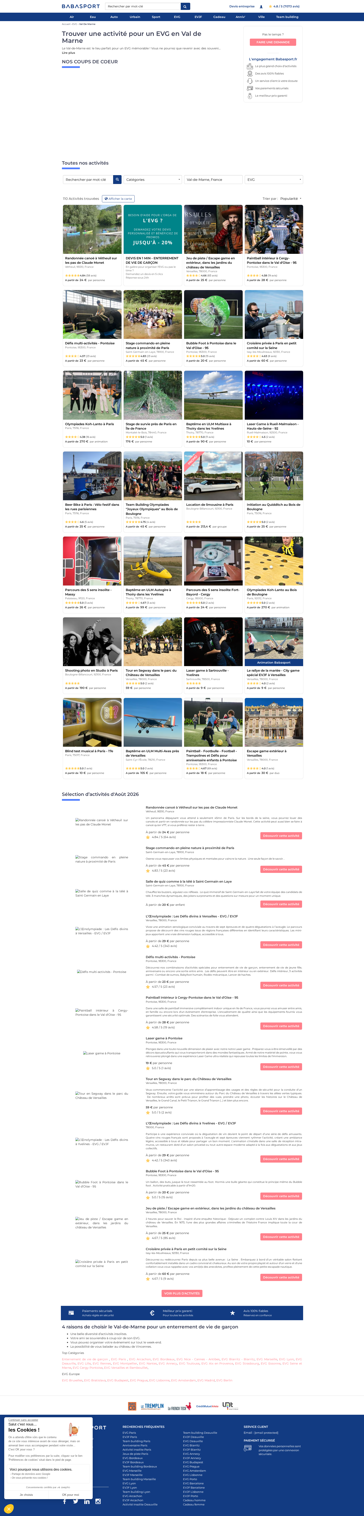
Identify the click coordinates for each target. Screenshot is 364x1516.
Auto (114, 17)
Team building (287, 17)
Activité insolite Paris (137, 1449)
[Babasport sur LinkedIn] (89, 1502)
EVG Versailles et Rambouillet (126, 1368)
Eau (93, 17)
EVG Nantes (148, 1363)
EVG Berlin (224, 1380)
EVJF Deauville (193, 1437)
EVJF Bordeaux (133, 1462)
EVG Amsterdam (183, 1380)
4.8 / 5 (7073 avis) (286, 6)
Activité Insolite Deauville (140, 1504)
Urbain (135, 17)
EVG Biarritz (191, 1445)
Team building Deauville (200, 1432)
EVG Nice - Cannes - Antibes (198, 1359)
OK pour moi (70, 1494)
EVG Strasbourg (247, 1363)
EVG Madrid (206, 1380)
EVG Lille (84, 1363)
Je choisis (26, 1494)
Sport (156, 17)
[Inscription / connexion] (261, 6)
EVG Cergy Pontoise (88, 1368)
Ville (261, 17)
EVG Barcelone (193, 1483)
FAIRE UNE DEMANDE (273, 42)
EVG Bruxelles (72, 1380)
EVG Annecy (168, 1363)
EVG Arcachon (140, 1359)
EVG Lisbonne (159, 1380)
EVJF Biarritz (192, 1449)
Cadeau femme (194, 1504)
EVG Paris (119, 1359)
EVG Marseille (267, 1359)
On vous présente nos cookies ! (30, 1477)
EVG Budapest (117, 1380)
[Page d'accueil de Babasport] (81, 6)
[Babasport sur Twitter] (78, 1502)
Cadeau (219, 17)
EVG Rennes (102, 1363)
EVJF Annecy (192, 1458)
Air (72, 17)
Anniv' (240, 17)
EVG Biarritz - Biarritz (238, 1359)
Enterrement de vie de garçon (85, 1359)
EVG (177, 17)
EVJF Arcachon (133, 1500)
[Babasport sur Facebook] (66, 1502)
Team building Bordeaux (140, 1466)
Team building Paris (136, 1441)
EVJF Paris (130, 1437)
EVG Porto (190, 1479)
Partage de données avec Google (31, 1474)
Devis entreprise (242, 6)
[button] (9, 1509)
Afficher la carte (120, 199)
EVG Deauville (193, 1441)
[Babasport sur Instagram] (100, 1502)
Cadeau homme (194, 1500)
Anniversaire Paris (135, 1445)
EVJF (198, 17)
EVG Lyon (286, 1359)
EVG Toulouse (189, 1363)
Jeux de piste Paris (135, 1453)
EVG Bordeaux (163, 1359)
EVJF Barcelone (194, 1487)
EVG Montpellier (125, 1363)
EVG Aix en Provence (217, 1363)
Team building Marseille (139, 1479)
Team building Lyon (136, 1491)
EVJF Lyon (130, 1487)
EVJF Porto (190, 1496)
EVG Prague (139, 1380)
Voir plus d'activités (182, 1293)
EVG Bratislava (95, 1380)
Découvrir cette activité (281, 836)
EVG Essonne (271, 1363)
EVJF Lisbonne (193, 1491)
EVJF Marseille (133, 1475)
